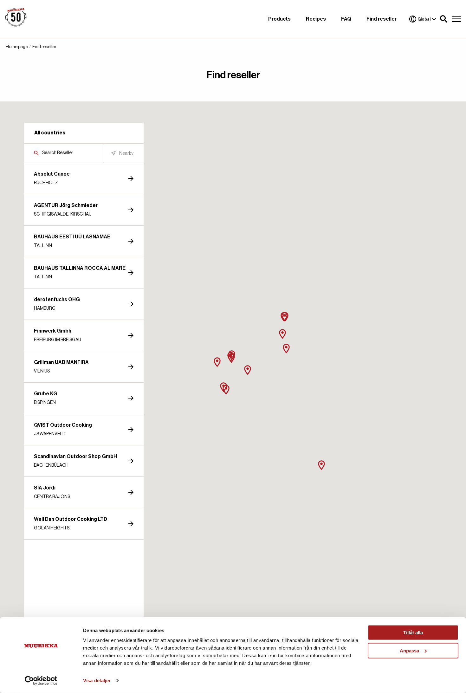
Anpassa (409, 650)
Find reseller (381, 19)
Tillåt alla (413, 632)
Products (279, 19)
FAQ (346, 19)
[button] (444, 19)
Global (423, 19)
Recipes (316, 19)
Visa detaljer (97, 680)
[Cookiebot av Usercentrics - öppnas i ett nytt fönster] (41, 680)
